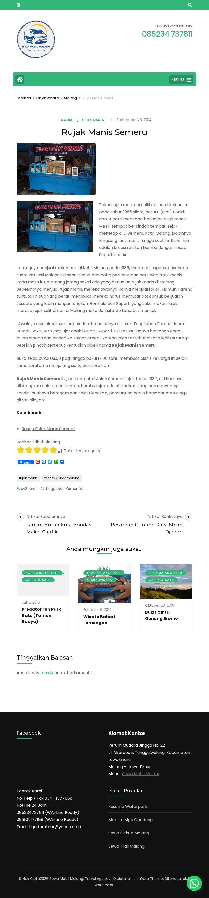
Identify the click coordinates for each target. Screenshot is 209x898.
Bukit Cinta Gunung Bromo (161, 615)
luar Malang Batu (104, 573)
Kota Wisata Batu (42, 573)
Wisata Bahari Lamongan (99, 620)
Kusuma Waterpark (127, 807)
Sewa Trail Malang (126, 846)
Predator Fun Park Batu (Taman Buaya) (41, 615)
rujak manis (28, 478)
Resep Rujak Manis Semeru (48, 429)
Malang (67, 120)
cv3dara (28, 488)
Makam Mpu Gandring (130, 820)
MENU (177, 79)
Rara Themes (153, 878)
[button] (194, 883)
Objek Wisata (93, 120)
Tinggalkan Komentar (64, 488)
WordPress (103, 884)
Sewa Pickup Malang (128, 833)
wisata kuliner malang (62, 478)
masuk (47, 673)
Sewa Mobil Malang (141, 774)
